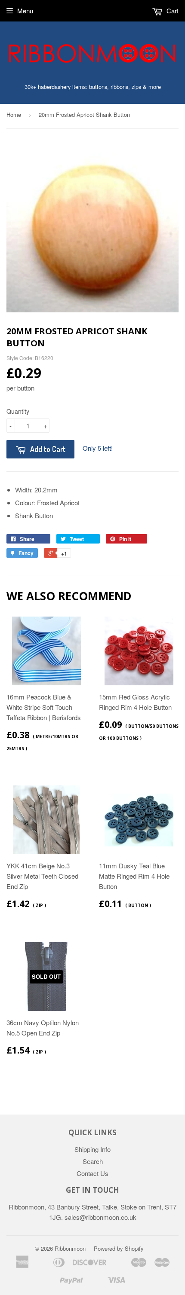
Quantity (17, 411)
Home (13, 114)
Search (93, 1161)
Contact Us (92, 1173)
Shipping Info (92, 1149)
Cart (172, 10)
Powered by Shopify (119, 1248)
